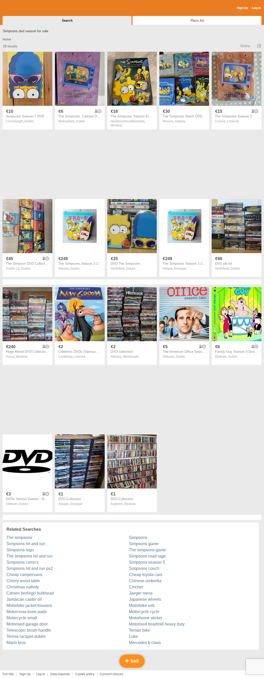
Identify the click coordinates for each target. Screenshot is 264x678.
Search (67, 20)
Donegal (180, 268)
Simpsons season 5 (147, 562)
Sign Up (242, 8)
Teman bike (139, 630)
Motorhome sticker (145, 618)
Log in (40, 674)
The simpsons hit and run (29, 556)
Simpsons (138, 537)
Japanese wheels (145, 599)
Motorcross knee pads (26, 612)
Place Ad (197, 20)
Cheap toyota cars (145, 574)
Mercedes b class (145, 642)
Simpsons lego (20, 550)
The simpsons (19, 537)
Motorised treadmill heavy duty (157, 624)
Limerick (233, 121)
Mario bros (16, 642)
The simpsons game (147, 550)
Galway (180, 121)
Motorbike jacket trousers (29, 605)
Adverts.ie (23, 8)
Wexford (21, 356)
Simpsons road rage (147, 556)
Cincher (136, 587)
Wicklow (116, 125)
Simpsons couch (144, 568)
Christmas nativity (22, 587)
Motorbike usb (142, 605)
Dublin (29, 121)
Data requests (60, 674)
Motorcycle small (21, 618)
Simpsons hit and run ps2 (29, 568)
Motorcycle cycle (144, 612)
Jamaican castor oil (24, 599)
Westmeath (131, 356)
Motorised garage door (27, 624)
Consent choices (111, 674)
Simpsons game (144, 544)
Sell (134, 661)
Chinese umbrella (145, 581)
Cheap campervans (24, 574)
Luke (133, 636)
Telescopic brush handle (28, 630)
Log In (256, 8)
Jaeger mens (141, 593)
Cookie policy (84, 674)
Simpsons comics (22, 562)
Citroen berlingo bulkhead (30, 593)
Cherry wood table (23, 581)
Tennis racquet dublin (26, 636)
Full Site (8, 674)
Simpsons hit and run (25, 544)
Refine (245, 46)
